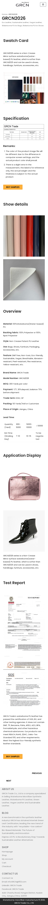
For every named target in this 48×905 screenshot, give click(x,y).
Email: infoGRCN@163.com (14, 881)
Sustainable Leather (20, 22)
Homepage (7, 851)
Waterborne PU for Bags (12, 26)
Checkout (6, 866)
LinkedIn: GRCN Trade (12, 885)
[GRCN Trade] (22, 4)
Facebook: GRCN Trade (13, 889)
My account (7, 859)
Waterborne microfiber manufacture (20, 900)
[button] (13, 187)
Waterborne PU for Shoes (33, 26)
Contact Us (7, 878)
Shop (4, 855)
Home (4, 14)
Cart (4, 862)
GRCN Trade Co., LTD (24, 903)
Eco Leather (7, 22)
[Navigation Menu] (43, 4)
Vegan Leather (36, 22)
